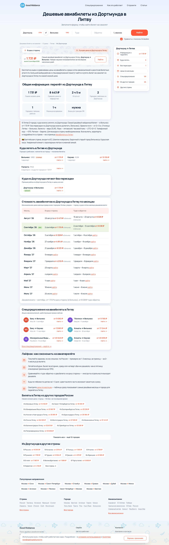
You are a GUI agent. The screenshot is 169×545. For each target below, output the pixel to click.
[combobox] (32, 32)
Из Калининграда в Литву (38, 425)
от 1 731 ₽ (59, 227)
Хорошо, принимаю (135, 538)
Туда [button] (77, 32)
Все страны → (51, 466)
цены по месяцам (44, 387)
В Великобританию (54, 460)
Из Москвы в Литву (35, 404)
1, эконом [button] (118, 32)
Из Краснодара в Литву (75, 415)
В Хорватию (32, 466)
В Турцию (53, 455)
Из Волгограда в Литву (63, 420)
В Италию (94, 450)
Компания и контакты (123, 531)
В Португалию (81, 460)
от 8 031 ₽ (58, 248)
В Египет (31, 460)
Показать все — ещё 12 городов (66, 437)
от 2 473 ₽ (58, 218)
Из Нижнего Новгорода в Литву (40, 415)
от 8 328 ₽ (98, 217)
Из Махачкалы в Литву (95, 420)
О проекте (131, 5)
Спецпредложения (94, 5)
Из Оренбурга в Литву (70, 425)
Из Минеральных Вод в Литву (39, 409)
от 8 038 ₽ (99, 226)
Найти (100, 59)
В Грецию (73, 455)
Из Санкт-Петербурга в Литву (68, 404)
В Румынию (32, 455)
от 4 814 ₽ (58, 241)
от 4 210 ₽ (58, 261)
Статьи (144, 5)
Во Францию (95, 455)
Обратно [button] (98, 32)
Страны (45, 43)
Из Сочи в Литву (35, 420)
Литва (52, 43)
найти (94, 235)
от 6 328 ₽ (58, 235)
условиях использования (89, 537)
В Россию (32, 450)
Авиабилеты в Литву (64, 134)
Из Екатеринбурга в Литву (74, 409)
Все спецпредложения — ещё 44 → (36, 346)
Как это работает (115, 5)
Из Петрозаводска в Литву (39, 431)
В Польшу (74, 450)
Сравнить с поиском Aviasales (136, 39)
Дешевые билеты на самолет (30, 43)
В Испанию (53, 450)
